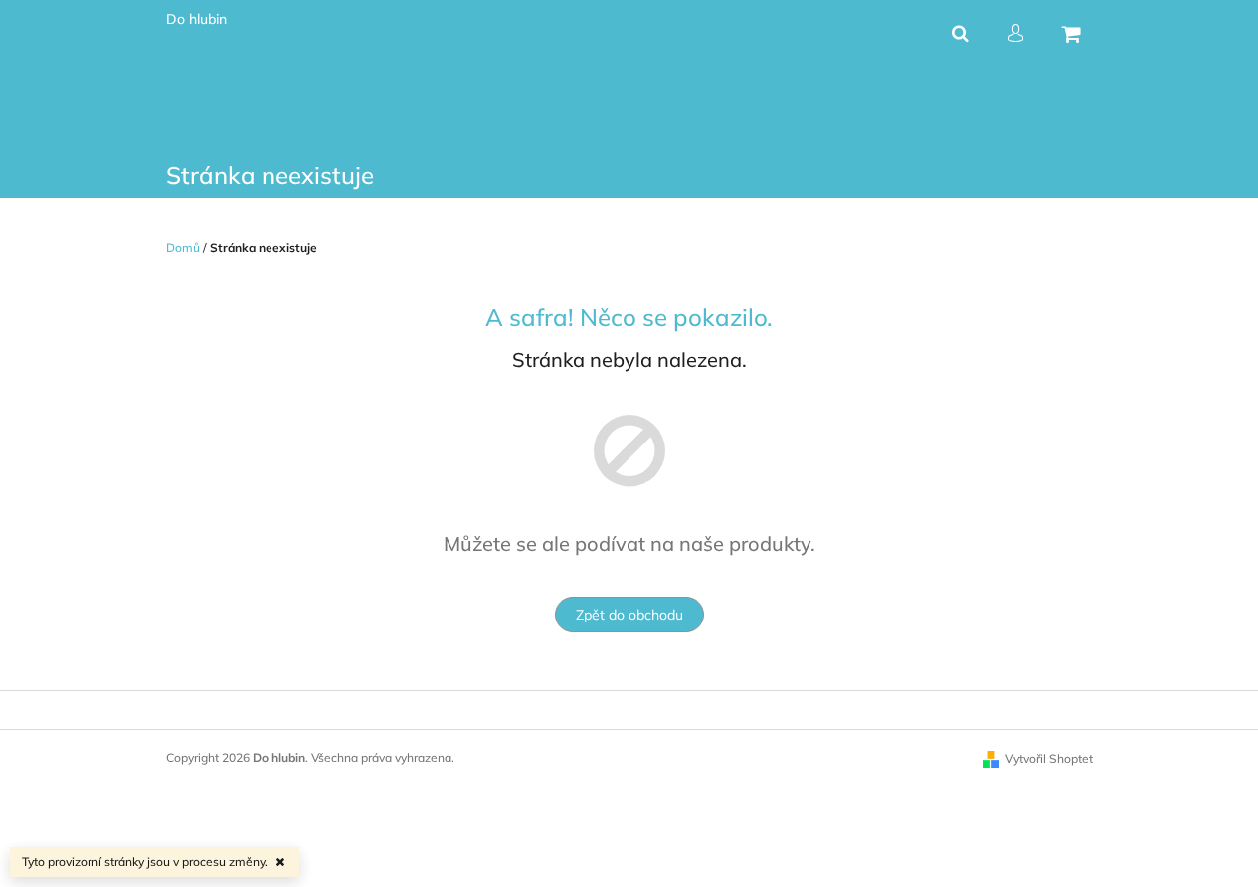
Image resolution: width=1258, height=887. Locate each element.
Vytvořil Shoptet (1049, 758)
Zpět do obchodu (629, 614)
